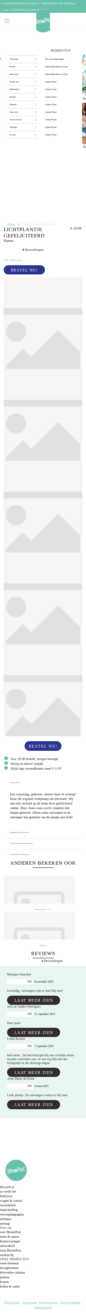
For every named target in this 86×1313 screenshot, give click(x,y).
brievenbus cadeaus (12, 1272)
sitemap (5, 1223)
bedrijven (6, 1196)
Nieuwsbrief (43, 1308)
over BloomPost (10, 1232)
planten (4, 1277)
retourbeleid (8, 1205)
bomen (4, 1282)
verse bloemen (9, 1263)
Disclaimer (12, 1303)
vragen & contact (11, 1200)
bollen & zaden (10, 1286)
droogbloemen (9, 1268)
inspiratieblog (9, 1210)
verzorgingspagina (12, 1214)
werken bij (7, 1255)
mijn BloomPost (10, 1250)
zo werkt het (8, 1191)
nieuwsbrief (7, 1246)
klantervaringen (10, 1241)
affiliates (5, 1219)
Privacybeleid (70, 1303)
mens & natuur (9, 1236)
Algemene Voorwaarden (40, 1303)
